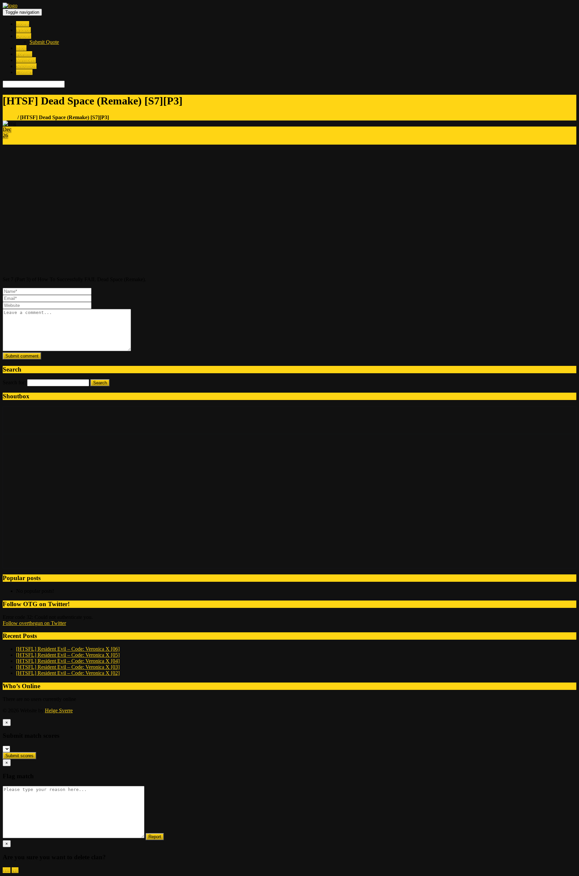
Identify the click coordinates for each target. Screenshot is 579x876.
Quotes (23, 36)
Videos (23, 30)
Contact (24, 72)
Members (26, 60)
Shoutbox (26, 66)
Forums (24, 54)
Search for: (14, 382)
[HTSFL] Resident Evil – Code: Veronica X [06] (68, 649)
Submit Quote (44, 42)
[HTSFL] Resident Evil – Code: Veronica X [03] (68, 667)
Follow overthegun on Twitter (34, 623)
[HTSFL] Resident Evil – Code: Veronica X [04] (68, 661)
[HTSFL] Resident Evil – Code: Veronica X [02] (68, 673)
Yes (6, 870)
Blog (21, 48)
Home (22, 24)
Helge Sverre (59, 710)
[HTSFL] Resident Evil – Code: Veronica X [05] (68, 655)
